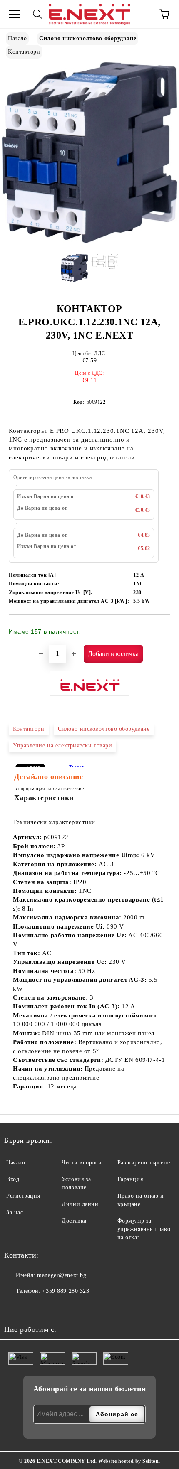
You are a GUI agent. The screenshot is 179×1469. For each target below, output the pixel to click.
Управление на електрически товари (62, 745)
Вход (12, 1179)
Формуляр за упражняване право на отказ (144, 1229)
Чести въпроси (82, 1162)
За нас (14, 1212)
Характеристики (44, 797)
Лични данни (80, 1204)
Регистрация (23, 1196)
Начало (17, 38)
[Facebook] (13, 1307)
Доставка (74, 1221)
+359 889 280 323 (65, 1291)
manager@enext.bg (61, 1275)
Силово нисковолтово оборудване (87, 38)
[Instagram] (31, 1307)
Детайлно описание (48, 776)
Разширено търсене (143, 1162)
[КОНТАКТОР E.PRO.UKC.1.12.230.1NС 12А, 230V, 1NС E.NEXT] (89, 241)
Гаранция (130, 1179)
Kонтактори (24, 52)
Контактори (29, 729)
